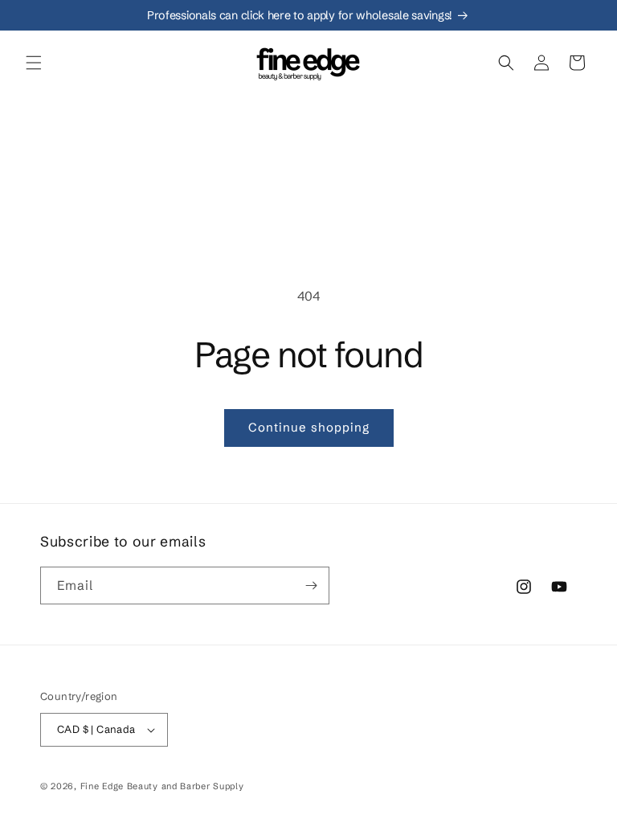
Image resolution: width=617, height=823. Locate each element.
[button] (33, 62)
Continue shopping (309, 427)
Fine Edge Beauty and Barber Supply (162, 786)
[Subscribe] (311, 585)
